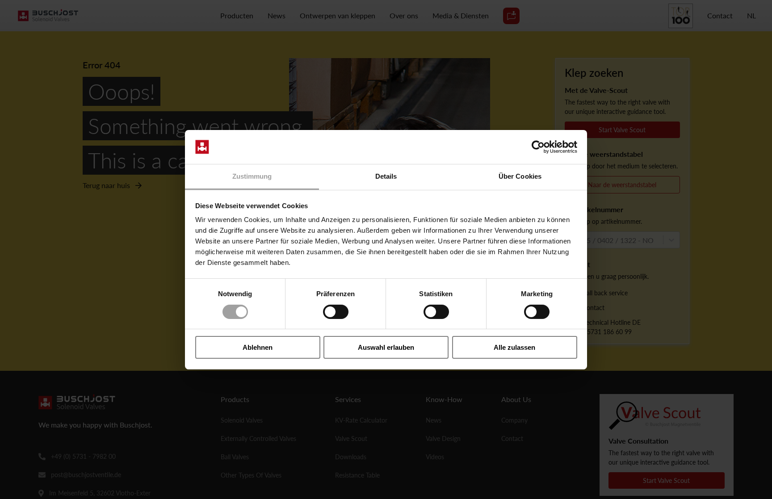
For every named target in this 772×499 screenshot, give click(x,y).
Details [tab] (386, 176)
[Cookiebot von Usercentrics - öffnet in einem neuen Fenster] (538, 147)
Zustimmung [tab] (252, 176)
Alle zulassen (514, 347)
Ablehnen (258, 347)
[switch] (335, 312)
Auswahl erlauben (386, 347)
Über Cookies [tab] (520, 176)
